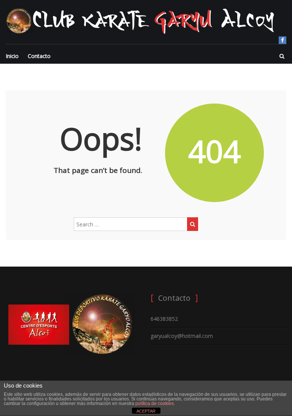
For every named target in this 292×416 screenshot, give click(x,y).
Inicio (12, 56)
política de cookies (154, 403)
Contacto (39, 56)
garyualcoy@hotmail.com (182, 335)
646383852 (164, 318)
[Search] (192, 224)
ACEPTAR (146, 411)
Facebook (282, 40)
